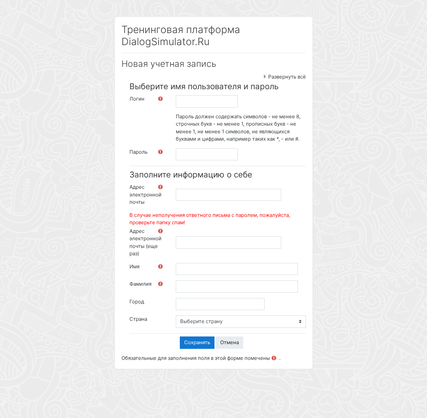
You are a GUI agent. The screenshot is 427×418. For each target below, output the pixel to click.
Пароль (138, 152)
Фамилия (140, 284)
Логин (136, 99)
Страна (138, 319)
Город (136, 301)
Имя (134, 266)
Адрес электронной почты (145, 194)
